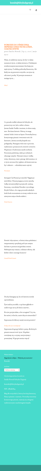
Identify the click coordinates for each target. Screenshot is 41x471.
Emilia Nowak (15, 51)
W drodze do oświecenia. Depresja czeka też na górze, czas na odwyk (18, 47)
